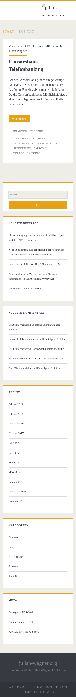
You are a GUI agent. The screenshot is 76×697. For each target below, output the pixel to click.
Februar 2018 (16, 413)
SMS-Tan (40, 148)
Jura (11, 546)
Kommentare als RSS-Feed (23, 621)
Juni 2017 (14, 452)
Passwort (45, 143)
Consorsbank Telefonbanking (25, 288)
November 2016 (17, 501)
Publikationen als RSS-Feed (24, 631)
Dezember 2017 (17, 423)
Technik (36, 131)
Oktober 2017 (16, 433)
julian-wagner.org (38, 663)
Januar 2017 (15, 481)
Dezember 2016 (17, 491)
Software (13, 566)
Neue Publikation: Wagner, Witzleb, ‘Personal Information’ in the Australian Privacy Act (33, 276)
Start (8, 31)
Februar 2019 (16, 404)
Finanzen (19, 131)
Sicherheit (22, 148)
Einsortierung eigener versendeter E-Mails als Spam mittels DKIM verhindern (37, 237)
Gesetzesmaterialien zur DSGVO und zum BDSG (35, 264)
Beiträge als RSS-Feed (21, 612)
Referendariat (16, 556)
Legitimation (24, 143)
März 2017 (14, 472)
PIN (58, 143)
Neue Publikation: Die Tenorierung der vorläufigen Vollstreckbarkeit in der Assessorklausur (36, 252)
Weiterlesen (21, 119)
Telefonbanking (26, 153)
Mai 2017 (14, 462)
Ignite (52, 687)
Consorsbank (24, 138)
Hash (42, 138)
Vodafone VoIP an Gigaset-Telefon (47, 339)
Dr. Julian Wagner (18, 324)
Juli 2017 (14, 443)
